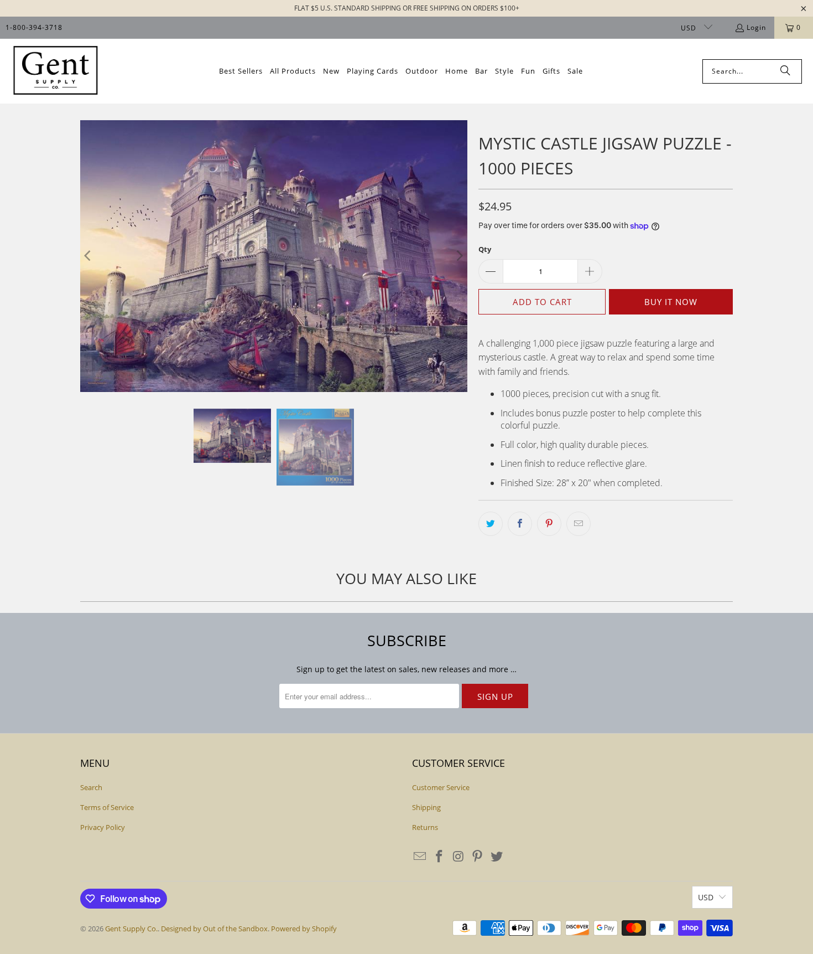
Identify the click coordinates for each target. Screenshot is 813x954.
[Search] (785, 71)
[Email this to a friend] (578, 524)
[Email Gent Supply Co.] (420, 856)
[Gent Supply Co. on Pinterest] (478, 856)
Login (756, 27)
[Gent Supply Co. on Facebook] (439, 856)
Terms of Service (107, 807)
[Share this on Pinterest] (549, 524)
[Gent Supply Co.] (55, 71)
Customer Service (441, 787)
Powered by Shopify (304, 929)
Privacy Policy (102, 827)
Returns (425, 827)
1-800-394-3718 (34, 27)
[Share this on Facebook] (520, 524)
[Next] (459, 256)
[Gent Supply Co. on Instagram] (458, 856)
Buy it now (670, 301)
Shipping (426, 807)
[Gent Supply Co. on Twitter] (497, 856)
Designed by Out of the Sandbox (214, 929)
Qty (484, 249)
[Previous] (88, 256)
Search (91, 787)
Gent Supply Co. (131, 929)
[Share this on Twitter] (490, 524)
